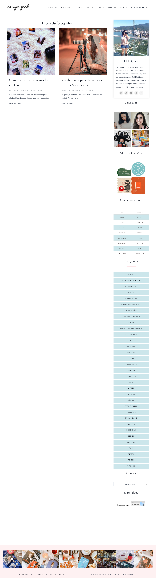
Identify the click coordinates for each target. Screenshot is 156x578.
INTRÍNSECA (122, 238)
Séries (131, 436)
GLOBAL (140, 248)
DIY (131, 340)
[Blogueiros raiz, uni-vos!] (124, 505)
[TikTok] (134, 7)
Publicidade (131, 418)
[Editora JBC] (124, 185)
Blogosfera (131, 286)
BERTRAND (140, 217)
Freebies (91, 7)
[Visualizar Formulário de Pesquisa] (147, 7)
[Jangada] (138, 185)
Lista (131, 382)
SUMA (122, 222)
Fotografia (24, 90)
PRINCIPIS (122, 233)
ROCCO (122, 212)
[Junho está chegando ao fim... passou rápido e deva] (87, 559)
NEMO (122, 217)
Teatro (131, 454)
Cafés (131, 292)
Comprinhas (131, 298)
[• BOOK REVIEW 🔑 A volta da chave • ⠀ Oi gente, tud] (125, 559)
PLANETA (140, 243)
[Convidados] (140, 138)
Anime (131, 274)
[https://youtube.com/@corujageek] (131, 93)
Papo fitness (131, 406)
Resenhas (131, 430)
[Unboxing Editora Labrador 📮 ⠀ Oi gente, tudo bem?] (31, 559)
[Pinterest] (137, 7)
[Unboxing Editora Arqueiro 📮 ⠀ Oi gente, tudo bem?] (49, 559)
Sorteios (131, 442)
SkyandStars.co (129, 574)
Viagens (131, 466)
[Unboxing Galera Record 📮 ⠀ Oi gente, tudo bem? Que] (68, 559)
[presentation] (31, 51)
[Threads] (140, 7)
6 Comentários (87, 90)
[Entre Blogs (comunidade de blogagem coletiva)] (138, 503)
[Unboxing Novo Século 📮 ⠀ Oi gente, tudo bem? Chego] (143, 559)
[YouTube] (143, 7)
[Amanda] (140, 120)
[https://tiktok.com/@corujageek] (126, 93)
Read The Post (16, 103)
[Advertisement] (131, 523)
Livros (131, 388)
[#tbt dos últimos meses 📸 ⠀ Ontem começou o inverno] (106, 559)
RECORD (140, 233)
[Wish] (138, 169)
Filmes (131, 358)
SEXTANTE (122, 248)
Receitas (131, 424)
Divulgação (131, 334)
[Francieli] (122, 138)
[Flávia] (122, 120)
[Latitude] (124, 172)
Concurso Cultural (131, 304)
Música (131, 400)
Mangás (131, 394)
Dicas (131, 322)
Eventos (131, 352)
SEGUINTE (122, 227)
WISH (140, 227)
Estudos (131, 346)
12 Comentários (36, 90)
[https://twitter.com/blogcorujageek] (136, 93)
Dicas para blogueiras (131, 328)
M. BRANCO (122, 254)
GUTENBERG (122, 243)
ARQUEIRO (140, 212)
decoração (131, 310)
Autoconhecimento (131, 280)
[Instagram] (131, 7)
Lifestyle (131, 376)
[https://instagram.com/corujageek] (121, 93)
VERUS (140, 238)
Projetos (131, 412)
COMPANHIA (140, 254)
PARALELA (140, 222)
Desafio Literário (131, 316)
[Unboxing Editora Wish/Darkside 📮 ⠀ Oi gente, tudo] (12, 559)
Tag (131, 448)
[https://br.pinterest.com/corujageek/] (141, 93)
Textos (131, 460)
